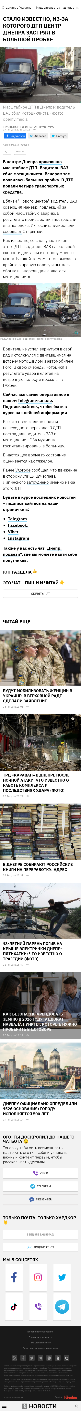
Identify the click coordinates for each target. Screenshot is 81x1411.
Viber (13, 531)
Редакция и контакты (40, 1337)
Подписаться (44, 1247)
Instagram (18, 538)
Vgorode (22, 470)
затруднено (38, 482)
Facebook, (18, 525)
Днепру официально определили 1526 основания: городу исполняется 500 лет (40, 1108)
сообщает (12, 231)
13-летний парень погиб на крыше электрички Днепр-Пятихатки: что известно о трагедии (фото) (32, 951)
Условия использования (40, 1331)
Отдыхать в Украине (16, 7)
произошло (50, 161)
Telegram (17, 518)
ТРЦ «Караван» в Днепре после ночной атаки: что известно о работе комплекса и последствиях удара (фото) (36, 782)
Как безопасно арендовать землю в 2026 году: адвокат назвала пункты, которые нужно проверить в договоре (40, 1021)
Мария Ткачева (20, 144)
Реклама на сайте (41, 1342)
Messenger (44, 1199)
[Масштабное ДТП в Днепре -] (40, 310)
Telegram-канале (35, 400)
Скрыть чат (40, 594)
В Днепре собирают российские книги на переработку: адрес (38, 867)
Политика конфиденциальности (40, 1348)
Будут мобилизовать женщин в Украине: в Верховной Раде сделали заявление (37, 695)
